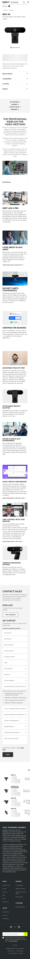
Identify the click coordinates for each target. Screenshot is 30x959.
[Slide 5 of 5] (19, 47)
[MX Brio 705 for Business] (6, 791)
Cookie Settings (13, 953)
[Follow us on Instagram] (19, 927)
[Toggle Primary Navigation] (28, 2)
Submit (8, 754)
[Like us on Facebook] (11, 927)
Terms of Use (11, 951)
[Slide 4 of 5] (17, 47)
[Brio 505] (6, 802)
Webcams (6, 10)
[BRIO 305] (6, 812)
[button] (6, 6)
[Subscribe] (26, 934)
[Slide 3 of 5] (15, 47)
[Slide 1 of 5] (11, 47)
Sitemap (21, 953)
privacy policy (13, 941)
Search (24, 2)
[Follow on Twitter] (15, 927)
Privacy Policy (19, 951)
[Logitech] (11, 2)
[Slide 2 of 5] (13, 47)
